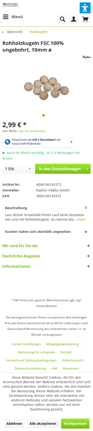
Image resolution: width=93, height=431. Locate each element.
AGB (54, 368)
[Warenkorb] (85, 19)
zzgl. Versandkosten (32, 131)
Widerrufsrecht (72, 360)
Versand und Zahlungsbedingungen (31, 360)
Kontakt (66, 352)
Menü (17, 16)
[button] (85, 7)
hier (80, 329)
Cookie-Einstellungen (26, 344)
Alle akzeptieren (43, 423)
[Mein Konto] (73, 19)
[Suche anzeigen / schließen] (62, 19)
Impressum (70, 368)
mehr (81, 219)
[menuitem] (12, 17)
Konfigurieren (75, 423)
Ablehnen (14, 423)
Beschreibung (16, 208)
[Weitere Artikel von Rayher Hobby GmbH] (86, 57)
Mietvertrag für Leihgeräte (36, 352)
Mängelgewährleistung (62, 344)
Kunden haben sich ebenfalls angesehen (38, 231)
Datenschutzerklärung (30, 368)
